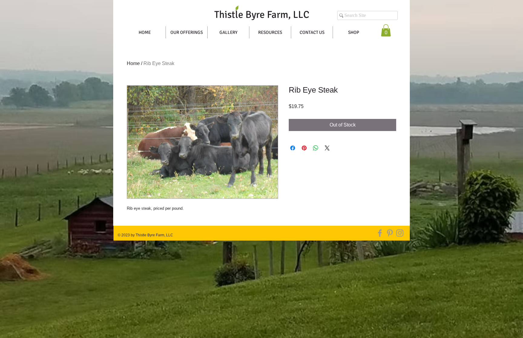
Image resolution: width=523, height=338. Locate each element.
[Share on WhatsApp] (315, 148)
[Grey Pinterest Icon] (390, 233)
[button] (386, 30)
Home (133, 63)
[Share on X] (327, 148)
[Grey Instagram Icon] (400, 233)
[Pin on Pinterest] (304, 148)
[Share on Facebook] (292, 148)
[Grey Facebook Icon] (380, 233)
